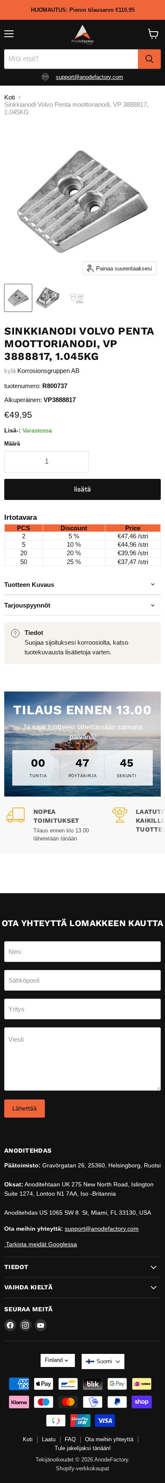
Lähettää (24, 1108)
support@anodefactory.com (89, 77)
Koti (9, 97)
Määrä (12, 443)
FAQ (70, 1439)
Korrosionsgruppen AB (48, 370)
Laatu (48, 1439)
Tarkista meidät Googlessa (40, 1244)
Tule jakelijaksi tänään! (83, 1448)
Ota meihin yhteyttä (109, 1439)
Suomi (104, 1361)
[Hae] (149, 59)
